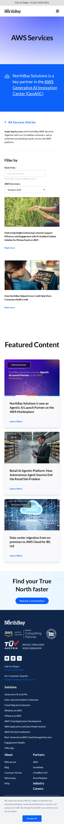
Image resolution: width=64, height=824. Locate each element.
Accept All (32, 818)
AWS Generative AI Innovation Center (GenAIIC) (35, 87)
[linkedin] (13, 658)
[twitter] (19, 658)
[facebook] (6, 658)
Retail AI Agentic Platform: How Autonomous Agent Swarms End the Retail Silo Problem (31, 475)
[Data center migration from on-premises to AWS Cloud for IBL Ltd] (32, 500)
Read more (9, 247)
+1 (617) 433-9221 (14, 669)
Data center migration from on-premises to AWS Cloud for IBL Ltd (30, 542)
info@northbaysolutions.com (19, 679)
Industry (38, 783)
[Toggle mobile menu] (58, 11)
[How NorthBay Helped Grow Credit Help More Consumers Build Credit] (32, 275)
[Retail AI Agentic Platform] (32, 432)
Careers (38, 788)
